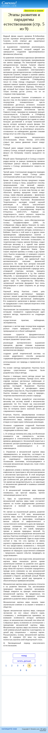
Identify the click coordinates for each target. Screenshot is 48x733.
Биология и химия (33, 10)
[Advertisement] (24, 701)
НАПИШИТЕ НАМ (9, 729)
